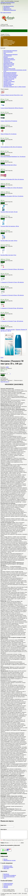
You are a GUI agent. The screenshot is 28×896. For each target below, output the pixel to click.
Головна (3, 329)
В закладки (3, 377)
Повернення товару (8, 867)
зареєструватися (7, 12)
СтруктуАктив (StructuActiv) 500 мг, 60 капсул (12, 108)
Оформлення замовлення (9, 10)
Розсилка (5, 887)
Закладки (5, 886)
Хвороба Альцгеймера (9, 81)
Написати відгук (18, 380)
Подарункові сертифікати (9, 875)
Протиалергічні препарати (9, 72)
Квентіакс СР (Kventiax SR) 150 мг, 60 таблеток (12, 179)
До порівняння (4, 379)
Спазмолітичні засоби (8, 79)
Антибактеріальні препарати (10, 54)
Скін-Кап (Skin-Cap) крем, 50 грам (9, 211)
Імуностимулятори (8, 40)
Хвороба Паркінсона (8, 84)
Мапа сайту (6, 868)
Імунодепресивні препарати (10, 50)
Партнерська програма (9, 876)
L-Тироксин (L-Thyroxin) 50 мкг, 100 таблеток (12, 308)
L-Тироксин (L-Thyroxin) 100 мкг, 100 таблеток (12, 269)
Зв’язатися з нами (7, 865)
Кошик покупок (7, 8)
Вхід (2, 12)
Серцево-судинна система (9, 77)
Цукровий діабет (7, 85)
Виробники (6, 874)
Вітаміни (5, 57)
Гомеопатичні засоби (8, 58)
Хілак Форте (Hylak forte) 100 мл (9, 165)
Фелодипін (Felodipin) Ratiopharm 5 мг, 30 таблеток (13, 156)
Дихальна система (7, 62)
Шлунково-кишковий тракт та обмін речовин (14, 86)
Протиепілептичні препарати (10, 75)
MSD (7, 367)
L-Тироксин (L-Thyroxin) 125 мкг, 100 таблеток (12, 282)
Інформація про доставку (9, 860)
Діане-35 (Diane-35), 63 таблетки (8, 134)
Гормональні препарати (9, 41)
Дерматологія (6, 60)
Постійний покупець (8, 6)
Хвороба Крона (7, 82)
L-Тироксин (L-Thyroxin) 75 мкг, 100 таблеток (12, 321)
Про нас (5, 859)
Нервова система (7, 44)
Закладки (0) (6, 7)
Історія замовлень (7, 884)
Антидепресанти (7, 55)
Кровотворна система (8, 43)
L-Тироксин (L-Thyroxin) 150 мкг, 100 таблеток (12, 295)
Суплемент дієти (7, 80)
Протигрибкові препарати (9, 73)
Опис (2, 381)
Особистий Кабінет (8, 883)
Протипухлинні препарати (10, 76)
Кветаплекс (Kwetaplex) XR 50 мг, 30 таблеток (12, 196)
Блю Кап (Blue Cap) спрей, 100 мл (9, 240)
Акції (4, 878)
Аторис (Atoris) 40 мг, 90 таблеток (9, 121)
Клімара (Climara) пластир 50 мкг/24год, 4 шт (12, 95)
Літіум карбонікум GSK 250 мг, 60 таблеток (11, 146)
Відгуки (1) (6, 381)
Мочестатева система (8, 64)
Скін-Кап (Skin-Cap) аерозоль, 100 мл (10, 226)
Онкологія (5, 45)
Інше (4, 53)
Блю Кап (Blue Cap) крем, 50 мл (8, 255)
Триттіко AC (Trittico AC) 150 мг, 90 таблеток (12, 187)
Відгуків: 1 (10, 380)
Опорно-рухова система (9, 68)
